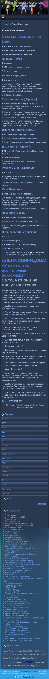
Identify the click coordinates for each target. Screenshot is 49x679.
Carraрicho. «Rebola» (13, 605)
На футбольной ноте (13, 583)
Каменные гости (11, 550)
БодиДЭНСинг (11, 575)
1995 (4, 423)
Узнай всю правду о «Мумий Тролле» (20, 554)
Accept (5, 651)
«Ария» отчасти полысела (16, 626)
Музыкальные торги (13, 527)
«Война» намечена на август (17, 630)
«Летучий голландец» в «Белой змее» (20, 548)
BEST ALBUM (40, 655)
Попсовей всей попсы (14, 529)
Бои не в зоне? (11, 556)
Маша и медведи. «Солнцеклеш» (18, 568)
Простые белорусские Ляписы (17, 542)
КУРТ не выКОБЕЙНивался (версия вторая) (23, 638)
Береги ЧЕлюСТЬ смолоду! (16, 558)
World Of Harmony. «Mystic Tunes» (19, 560)
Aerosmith (18, 654)
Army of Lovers (15, 651)
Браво (19, 255)
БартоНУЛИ (10, 552)
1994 (4, 419)
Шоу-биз (5, 493)
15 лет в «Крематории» (14, 546)
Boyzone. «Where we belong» (16, 608)
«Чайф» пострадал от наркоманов (19, 525)
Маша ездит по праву (14, 585)
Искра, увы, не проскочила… (17, 601)
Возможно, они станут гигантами (18, 640)
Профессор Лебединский (32, 255)
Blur (5, 665)
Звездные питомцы (13, 538)
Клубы (4, 463)
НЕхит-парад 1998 (12, 532)
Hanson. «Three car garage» (16, 612)
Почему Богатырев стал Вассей (18, 544)
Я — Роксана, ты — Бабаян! (16, 628)
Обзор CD (9, 636)
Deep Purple (33, 651)
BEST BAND (29, 655)
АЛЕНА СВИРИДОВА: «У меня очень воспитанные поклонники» (24, 268)
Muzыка (5, 445)
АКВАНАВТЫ (10, 587)
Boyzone (34, 666)
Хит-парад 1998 (11, 597)
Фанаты (5, 485)
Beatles (28, 662)
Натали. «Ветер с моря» (15, 573)
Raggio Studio (28, 677)
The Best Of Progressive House (17, 571)
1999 (4, 441)
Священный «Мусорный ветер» (18, 577)
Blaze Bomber (24, 666)
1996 (4, 428)
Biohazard (40, 663)
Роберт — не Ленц (12, 624)
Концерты (6, 467)
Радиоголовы (10, 515)
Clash (15, 658)
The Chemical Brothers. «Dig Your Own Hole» (23, 564)
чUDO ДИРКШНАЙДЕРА (15, 599)
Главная (6, 24)
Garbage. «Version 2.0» (14, 610)
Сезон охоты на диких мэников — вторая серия (24, 618)
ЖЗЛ (4, 449)
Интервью (24, 252)
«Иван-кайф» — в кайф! (15, 517)
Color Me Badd (13, 666)
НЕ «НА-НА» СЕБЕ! (13, 591)
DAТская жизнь (11, 589)
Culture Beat (7, 658)
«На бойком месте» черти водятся (19, 523)
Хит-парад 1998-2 (12, 536)
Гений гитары (10, 519)
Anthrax (19, 663)
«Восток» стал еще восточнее (17, 603)
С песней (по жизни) (13, 620)
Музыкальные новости (29, 671)
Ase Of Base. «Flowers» (14, 566)
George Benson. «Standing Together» (19, 562)
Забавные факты (9, 454)
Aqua (24, 651)
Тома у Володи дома (13, 540)
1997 (4, 432)
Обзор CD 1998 (11, 534)
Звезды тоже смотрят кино (16, 616)
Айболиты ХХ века (12, 521)
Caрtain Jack (29, 658)
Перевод (5, 471)
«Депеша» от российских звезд (18, 632)
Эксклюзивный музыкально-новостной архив (24, 4)
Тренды (5, 480)
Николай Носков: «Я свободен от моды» (21, 622)
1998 (18, 252)
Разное (5, 476)
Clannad (20, 658)
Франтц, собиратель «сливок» (17, 614)
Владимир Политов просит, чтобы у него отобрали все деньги (21, 594)
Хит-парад (6, 489)
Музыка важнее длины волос (17, 634)
